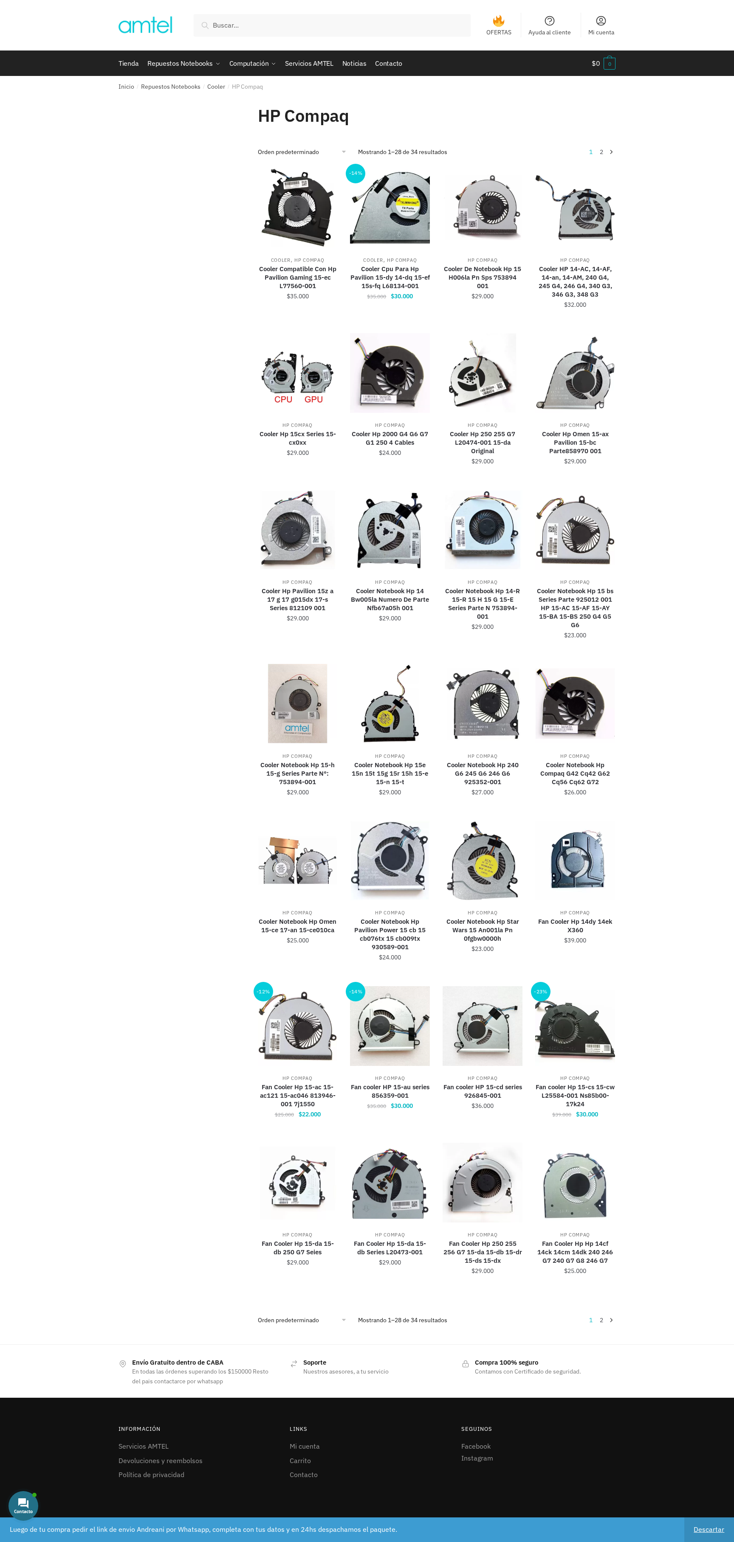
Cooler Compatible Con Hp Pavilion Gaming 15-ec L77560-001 (297, 277)
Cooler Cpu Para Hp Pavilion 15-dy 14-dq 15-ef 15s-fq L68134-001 (390, 277)
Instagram (477, 1458)
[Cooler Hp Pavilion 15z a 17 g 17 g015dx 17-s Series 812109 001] (298, 530)
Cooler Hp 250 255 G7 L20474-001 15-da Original (482, 442)
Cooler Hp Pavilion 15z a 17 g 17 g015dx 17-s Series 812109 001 (297, 599)
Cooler (216, 86)
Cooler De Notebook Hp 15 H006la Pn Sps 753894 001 (482, 277)
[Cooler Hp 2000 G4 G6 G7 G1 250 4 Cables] (390, 373)
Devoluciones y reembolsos (161, 1460)
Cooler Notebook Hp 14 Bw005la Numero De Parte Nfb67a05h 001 (390, 599)
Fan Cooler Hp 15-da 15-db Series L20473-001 (390, 1247)
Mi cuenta (601, 32)
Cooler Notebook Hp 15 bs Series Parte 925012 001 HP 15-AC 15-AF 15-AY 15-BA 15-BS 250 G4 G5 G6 (575, 608)
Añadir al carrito (297, 323)
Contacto (304, 1474)
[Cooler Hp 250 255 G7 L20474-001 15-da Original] (482, 373)
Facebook (476, 1446)
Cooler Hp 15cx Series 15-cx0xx (298, 438)
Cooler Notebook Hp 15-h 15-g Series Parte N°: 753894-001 (297, 773)
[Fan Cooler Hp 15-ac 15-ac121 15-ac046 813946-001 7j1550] (298, 1026)
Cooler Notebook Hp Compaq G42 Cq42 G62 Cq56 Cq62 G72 (575, 773)
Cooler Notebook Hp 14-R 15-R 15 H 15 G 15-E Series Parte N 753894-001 (482, 603)
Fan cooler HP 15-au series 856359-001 (390, 1091)
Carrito (300, 1460)
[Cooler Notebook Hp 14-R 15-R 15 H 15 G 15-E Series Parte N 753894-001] (482, 530)
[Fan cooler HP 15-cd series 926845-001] (482, 1026)
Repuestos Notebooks (170, 86)
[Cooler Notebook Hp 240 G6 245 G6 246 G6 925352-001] (482, 703)
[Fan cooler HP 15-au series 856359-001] (390, 1026)
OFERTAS (498, 32)
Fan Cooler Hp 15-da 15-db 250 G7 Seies (298, 1247)
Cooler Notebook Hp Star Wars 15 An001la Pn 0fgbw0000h (482, 929)
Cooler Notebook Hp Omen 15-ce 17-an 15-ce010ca (297, 925)
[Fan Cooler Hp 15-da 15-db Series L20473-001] (390, 1182)
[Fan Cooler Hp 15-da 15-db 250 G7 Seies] (298, 1182)
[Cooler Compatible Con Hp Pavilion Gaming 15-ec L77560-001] (298, 208)
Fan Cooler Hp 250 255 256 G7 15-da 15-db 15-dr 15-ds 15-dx (482, 1251)
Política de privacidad (151, 1474)
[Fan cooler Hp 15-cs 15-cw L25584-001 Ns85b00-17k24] (575, 1026)
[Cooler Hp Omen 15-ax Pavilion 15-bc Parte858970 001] (575, 373)
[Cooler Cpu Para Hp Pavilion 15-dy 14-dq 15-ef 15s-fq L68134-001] (390, 208)
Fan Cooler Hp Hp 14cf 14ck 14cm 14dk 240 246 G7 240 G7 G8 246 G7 (575, 1251)
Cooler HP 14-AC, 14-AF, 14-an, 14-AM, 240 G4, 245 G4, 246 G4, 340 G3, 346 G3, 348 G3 (575, 281)
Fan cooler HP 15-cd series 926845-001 (482, 1091)
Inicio (126, 86)
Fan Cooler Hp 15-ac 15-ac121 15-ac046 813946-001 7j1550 (298, 1095)
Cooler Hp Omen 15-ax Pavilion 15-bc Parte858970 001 (575, 442)
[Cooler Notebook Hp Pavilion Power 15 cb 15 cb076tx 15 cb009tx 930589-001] (390, 860)
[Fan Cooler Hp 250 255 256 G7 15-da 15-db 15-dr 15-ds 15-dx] (482, 1182)
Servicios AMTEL (144, 1446)
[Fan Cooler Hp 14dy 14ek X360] (575, 860)
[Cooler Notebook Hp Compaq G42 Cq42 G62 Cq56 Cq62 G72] (575, 703)
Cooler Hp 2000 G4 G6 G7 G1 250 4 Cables (390, 438)
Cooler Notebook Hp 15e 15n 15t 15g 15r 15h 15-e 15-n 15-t (390, 773)
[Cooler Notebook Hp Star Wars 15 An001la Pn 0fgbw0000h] (482, 860)
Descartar (709, 1529)
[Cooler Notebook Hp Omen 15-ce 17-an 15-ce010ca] (298, 860)
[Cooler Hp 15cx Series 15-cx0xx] (298, 373)
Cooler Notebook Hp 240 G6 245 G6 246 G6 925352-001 (483, 773)
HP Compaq (309, 260)
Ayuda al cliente (549, 32)
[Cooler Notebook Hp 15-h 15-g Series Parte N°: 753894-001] (298, 703)
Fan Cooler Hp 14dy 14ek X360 (575, 925)
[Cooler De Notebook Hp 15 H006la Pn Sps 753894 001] (482, 208)
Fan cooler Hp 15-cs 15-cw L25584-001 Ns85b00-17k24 (575, 1095)
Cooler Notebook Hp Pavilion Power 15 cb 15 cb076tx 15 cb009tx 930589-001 (390, 934)
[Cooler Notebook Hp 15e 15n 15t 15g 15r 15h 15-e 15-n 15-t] (390, 703)
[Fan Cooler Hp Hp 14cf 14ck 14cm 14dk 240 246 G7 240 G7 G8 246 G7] (575, 1182)
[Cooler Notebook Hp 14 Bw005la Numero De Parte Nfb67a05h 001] (390, 530)
